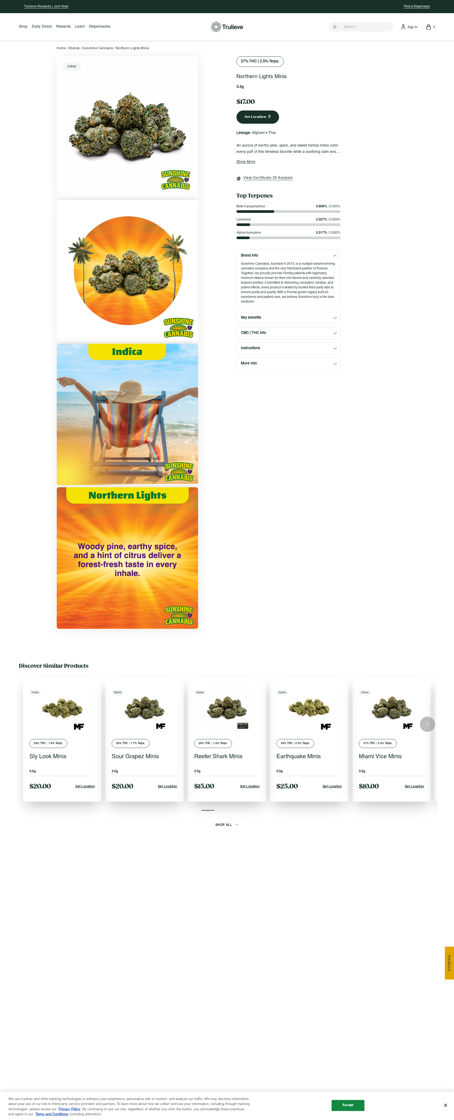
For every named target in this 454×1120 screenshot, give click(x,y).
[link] (127, 127)
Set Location (85, 786)
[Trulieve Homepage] (227, 27)
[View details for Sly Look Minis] (62, 708)
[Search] (335, 27)
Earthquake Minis (298, 757)
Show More (245, 162)
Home (61, 48)
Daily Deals (42, 26)
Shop (23, 26)
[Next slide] (427, 724)
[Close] (445, 1105)
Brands (74, 48)
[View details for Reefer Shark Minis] (227, 708)
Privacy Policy (69, 1109)
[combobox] (361, 27)
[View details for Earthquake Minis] (309, 708)
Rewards (63, 26)
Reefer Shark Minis (218, 757)
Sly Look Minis (47, 757)
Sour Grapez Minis (135, 757)
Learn (80, 26)
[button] (361, 27)
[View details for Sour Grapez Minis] (144, 708)
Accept (347, 1105)
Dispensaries (100, 26)
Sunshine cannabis (97, 48)
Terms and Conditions (51, 1114)
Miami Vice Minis (380, 757)
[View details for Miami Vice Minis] (392, 708)
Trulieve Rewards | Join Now (46, 6)
